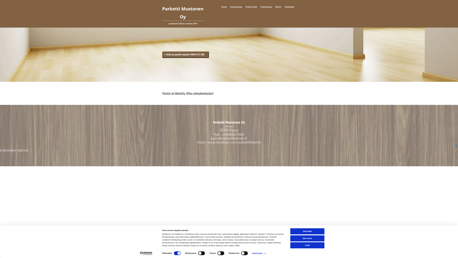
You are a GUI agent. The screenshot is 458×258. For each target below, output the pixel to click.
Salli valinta (307, 238)
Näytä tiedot (257, 253)
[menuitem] (224, 6)
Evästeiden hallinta (14, 150)
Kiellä (307, 245)
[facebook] (456, 146)
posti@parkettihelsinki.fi (229, 138)
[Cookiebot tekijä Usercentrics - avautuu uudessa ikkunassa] (146, 253)
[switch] (201, 253)
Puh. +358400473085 (229, 134)
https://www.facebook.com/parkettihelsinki (229, 142)
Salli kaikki (307, 231)
